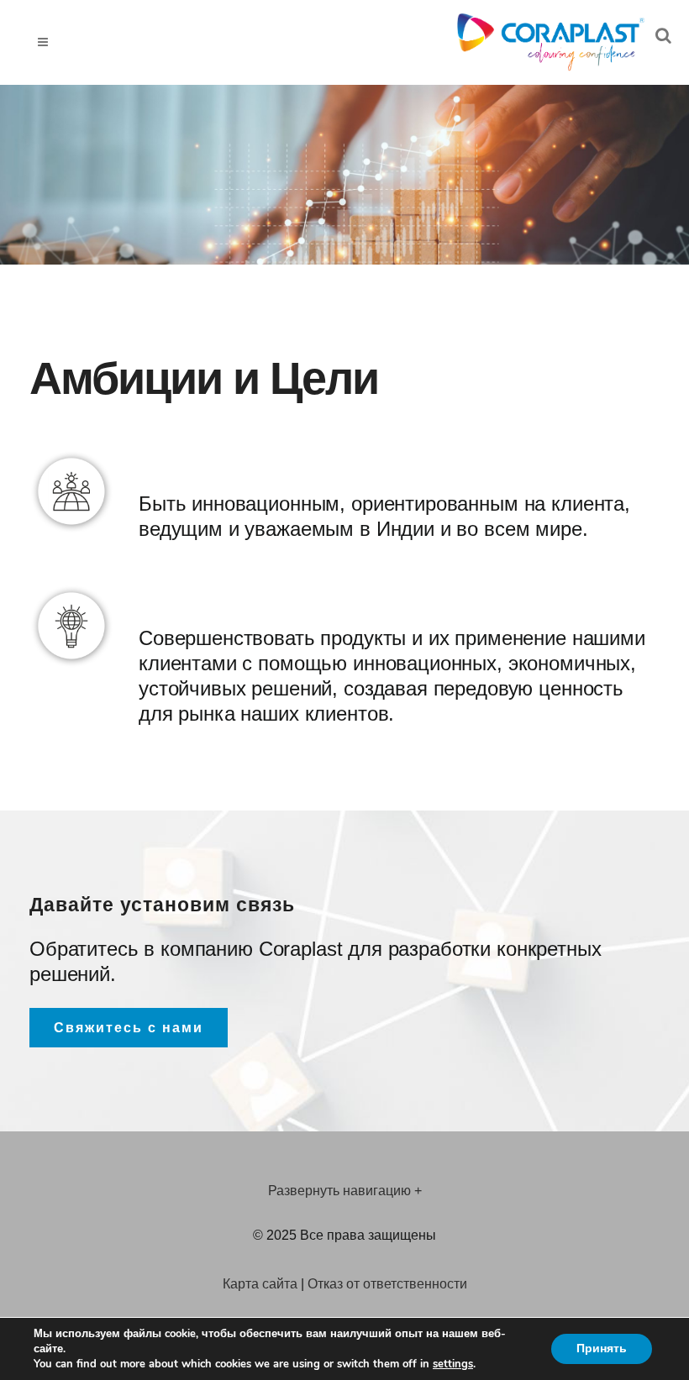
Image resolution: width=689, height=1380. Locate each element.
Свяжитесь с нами (128, 1028)
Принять (601, 1348)
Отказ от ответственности (387, 1284)
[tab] (344, 1192)
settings (453, 1364)
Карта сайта (260, 1284)
